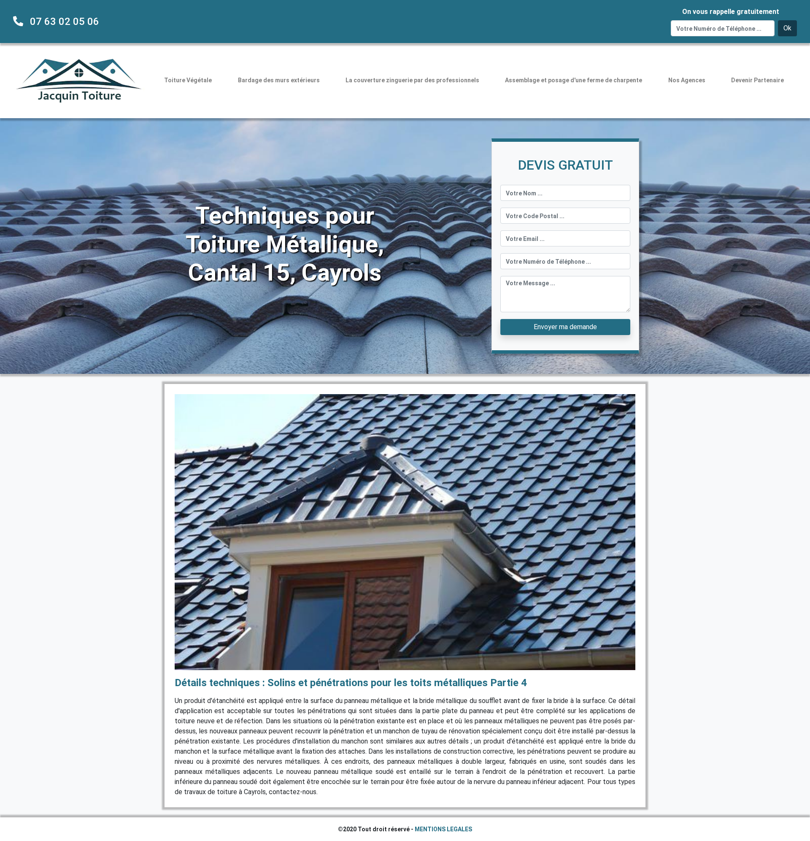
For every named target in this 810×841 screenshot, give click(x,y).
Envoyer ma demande (565, 327)
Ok (787, 28)
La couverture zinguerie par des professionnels (412, 80)
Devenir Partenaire (757, 80)
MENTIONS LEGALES (443, 829)
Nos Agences (686, 80)
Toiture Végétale (188, 80)
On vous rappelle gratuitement (730, 12)
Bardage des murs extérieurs (279, 80)
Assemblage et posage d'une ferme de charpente (573, 80)
